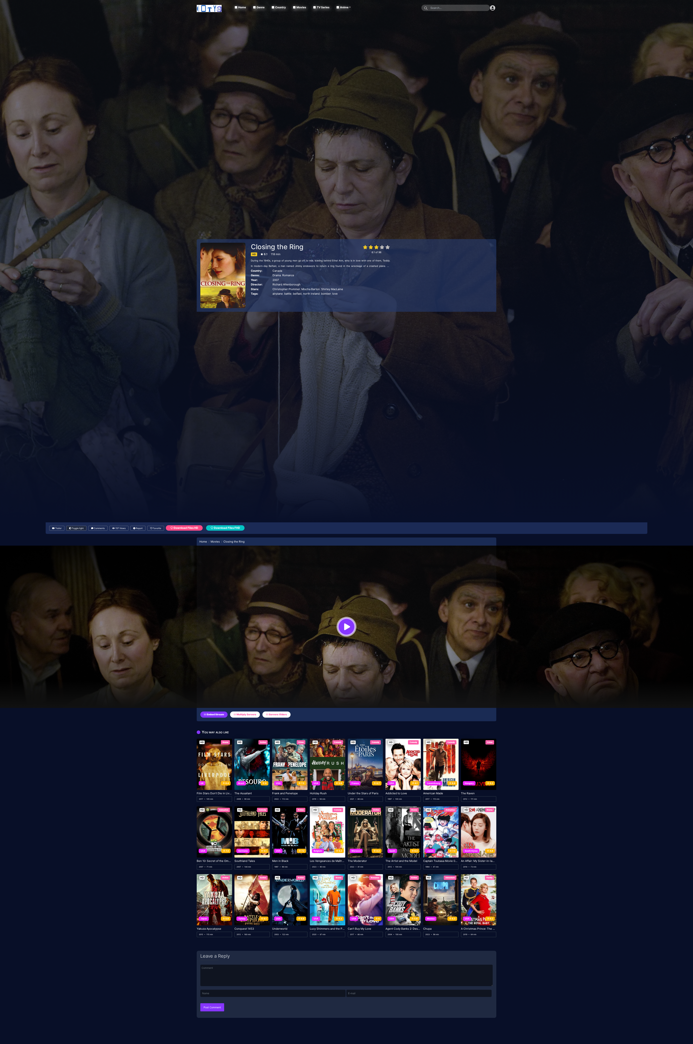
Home (242, 7)
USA (278, 783)
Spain (392, 850)
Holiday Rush (318, 793)
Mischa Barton (310, 289)
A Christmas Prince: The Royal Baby (478, 928)
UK (202, 783)
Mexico (431, 918)
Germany (243, 850)
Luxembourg (433, 783)
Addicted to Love (396, 793)
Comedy (337, 742)
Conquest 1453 (244, 928)
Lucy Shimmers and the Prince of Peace (327, 928)
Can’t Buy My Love (359, 928)
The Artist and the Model (401, 861)
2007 (276, 280)
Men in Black (280, 861)
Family (489, 877)
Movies (301, 7)
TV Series (323, 7)
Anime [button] (344, 7)
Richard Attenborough (286, 284)
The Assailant (243, 793)
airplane (278, 293)
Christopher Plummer (286, 289)
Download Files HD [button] (185, 528)
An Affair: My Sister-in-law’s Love (478, 861)
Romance (288, 275)
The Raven (468, 793)
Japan (430, 850)
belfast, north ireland (306, 293)
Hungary (469, 783)
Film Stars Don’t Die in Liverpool (214, 793)
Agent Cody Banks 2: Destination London (403, 928)
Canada (277, 270)
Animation (223, 810)
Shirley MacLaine (332, 289)
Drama (277, 275)
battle (287, 293)
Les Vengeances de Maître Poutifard (327, 861)
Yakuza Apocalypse (209, 928)
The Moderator (357, 861)
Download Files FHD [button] (226, 528)
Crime (301, 742)
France (355, 783)
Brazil (241, 783)
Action (263, 742)
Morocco (356, 850)
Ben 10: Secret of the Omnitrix (214, 861)
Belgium (318, 850)
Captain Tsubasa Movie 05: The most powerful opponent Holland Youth (441, 861)
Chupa (427, 928)
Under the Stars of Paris (363, 793)
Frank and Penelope (285, 793)
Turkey (241, 918)
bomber (326, 293)
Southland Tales (244, 861)
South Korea (471, 850)
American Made (433, 793)
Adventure (450, 877)
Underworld (279, 928)
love (335, 293)
